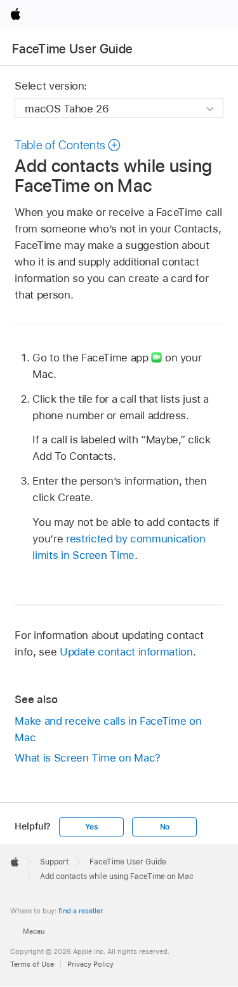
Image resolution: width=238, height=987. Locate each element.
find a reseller (80, 910)
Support (54, 861)
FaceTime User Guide (72, 49)
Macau (33, 931)
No (165, 826)
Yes (91, 826)
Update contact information (126, 651)
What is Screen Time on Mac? (87, 757)
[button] (68, 145)
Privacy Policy (90, 964)
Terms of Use (32, 964)
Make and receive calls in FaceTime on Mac (108, 729)
